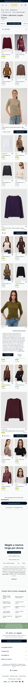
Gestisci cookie (14, 676)
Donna (7, 10)
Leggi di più (14, 579)
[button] (27, 480)
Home (2, 10)
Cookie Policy (22, 676)
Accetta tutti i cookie (7, 354)
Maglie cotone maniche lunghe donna (7, 597)
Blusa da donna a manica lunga (19, 597)
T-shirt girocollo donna (19, 602)
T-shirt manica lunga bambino (6, 612)
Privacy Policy (12, 679)
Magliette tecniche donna (20, 607)
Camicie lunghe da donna (7, 616)
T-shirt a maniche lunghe (18, 12)
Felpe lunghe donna (18, 616)
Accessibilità (5, 676)
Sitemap (19, 679)
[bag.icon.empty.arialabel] (25, 5)
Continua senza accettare (18, 330)
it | (14, 670)
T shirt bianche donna (7, 607)
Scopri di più (19, 627)
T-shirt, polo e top (6, 12)
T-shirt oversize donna (19, 612)
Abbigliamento (13, 10)
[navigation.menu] (2, 5)
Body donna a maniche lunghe (7, 602)
